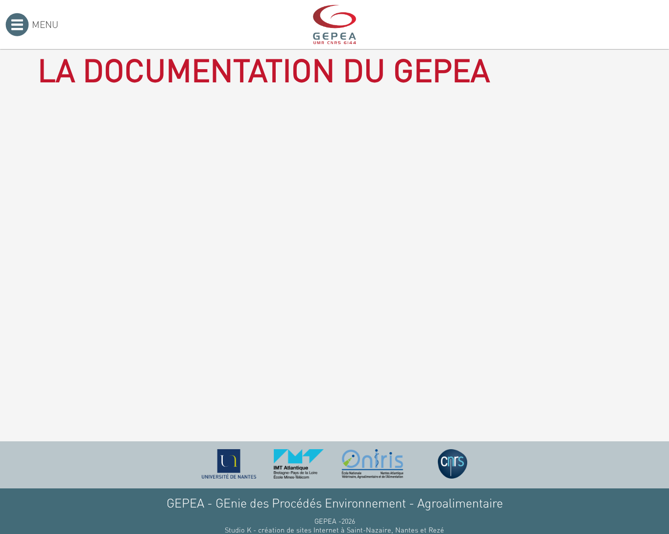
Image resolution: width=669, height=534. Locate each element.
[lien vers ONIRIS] (372, 464)
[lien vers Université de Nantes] (229, 464)
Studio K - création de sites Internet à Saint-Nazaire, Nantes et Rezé (334, 529)
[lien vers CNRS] (452, 464)
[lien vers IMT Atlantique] (298, 464)
